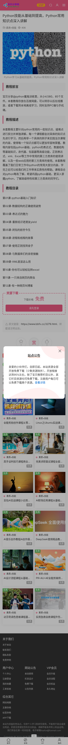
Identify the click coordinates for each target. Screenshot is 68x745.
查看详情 (40, 382)
